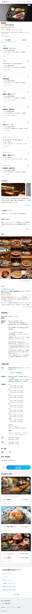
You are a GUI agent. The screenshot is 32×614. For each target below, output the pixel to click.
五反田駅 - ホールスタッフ (9, 583)
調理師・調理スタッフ (9, 94)
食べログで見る (26, 306)
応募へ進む (18, 467)
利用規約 (3, 607)
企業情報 (19, 607)
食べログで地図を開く (16, 372)
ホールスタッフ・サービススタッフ (13, 63)
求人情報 (8, 40)
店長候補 (9, 557)
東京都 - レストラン (7, 580)
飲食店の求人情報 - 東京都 (9, 589)
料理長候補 (6, 78)
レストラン (5, 577)
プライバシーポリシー (11, 607)
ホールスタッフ (10, 553)
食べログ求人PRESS (5, 600)
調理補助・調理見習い (9, 109)
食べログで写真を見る (25, 280)
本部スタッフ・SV (8, 124)
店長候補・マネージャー (9, 48)
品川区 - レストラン (7, 573)
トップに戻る (16, 594)
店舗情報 (24, 40)
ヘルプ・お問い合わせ (6, 603)
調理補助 (9, 499)
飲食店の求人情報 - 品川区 (9, 586)
